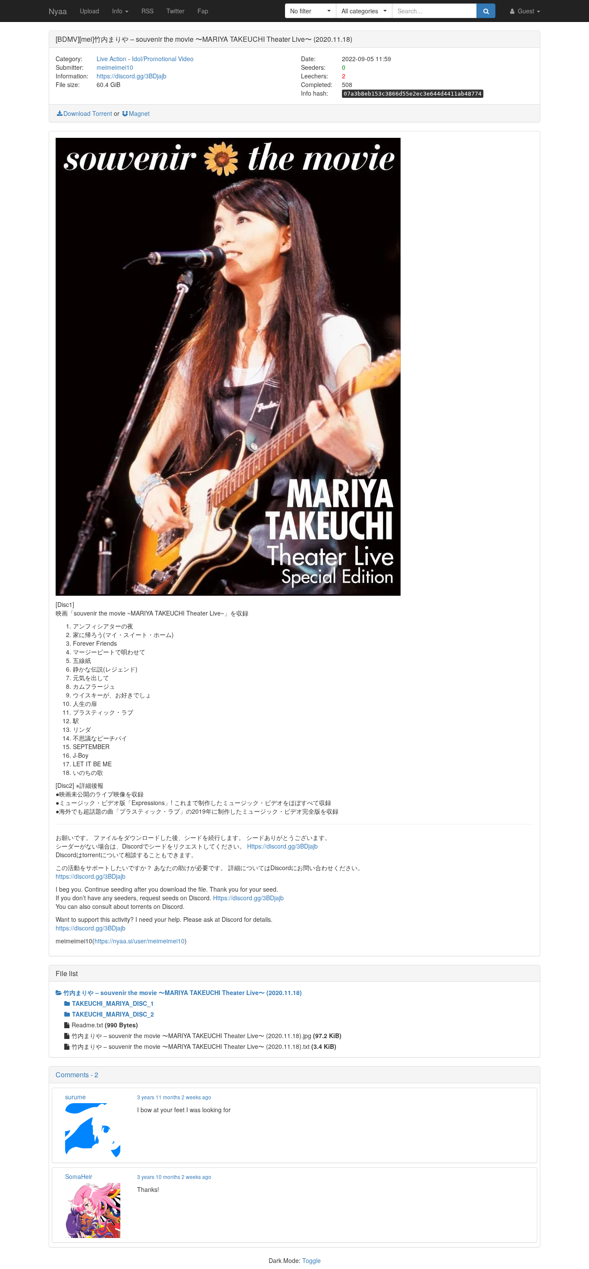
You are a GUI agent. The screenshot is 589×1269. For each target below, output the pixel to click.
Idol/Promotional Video (163, 58)
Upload (89, 10)
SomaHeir (78, 1176)
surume (75, 1096)
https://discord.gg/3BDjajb (131, 76)
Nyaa (58, 10)
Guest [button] (526, 10)
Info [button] (118, 10)
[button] (310, 10)
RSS (147, 10)
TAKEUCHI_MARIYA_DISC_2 (113, 1014)
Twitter (175, 10)
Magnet (139, 113)
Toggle (311, 1260)
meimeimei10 (115, 67)
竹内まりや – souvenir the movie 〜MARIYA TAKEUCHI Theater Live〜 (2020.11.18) (182, 992)
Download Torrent (87, 113)
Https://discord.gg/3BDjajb (282, 846)
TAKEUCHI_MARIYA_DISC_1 (113, 1003)
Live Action (111, 58)
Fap (202, 10)
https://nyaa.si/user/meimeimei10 (139, 940)
